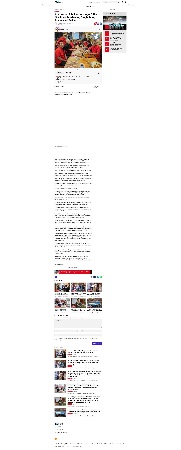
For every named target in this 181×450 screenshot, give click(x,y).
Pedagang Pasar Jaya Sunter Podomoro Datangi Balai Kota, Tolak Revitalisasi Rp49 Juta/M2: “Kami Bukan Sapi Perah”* (78, 295)
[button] (118, 2)
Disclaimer (87, 444)
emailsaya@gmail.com (62, 432)
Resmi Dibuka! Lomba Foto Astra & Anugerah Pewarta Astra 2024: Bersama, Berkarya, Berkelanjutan (117, 32)
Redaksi (72, 444)
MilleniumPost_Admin (62, 23)
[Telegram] (98, 277)
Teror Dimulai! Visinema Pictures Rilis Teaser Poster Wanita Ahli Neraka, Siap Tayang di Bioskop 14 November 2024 (117, 38)
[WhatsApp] (101, 277)
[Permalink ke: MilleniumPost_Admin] (56, 23)
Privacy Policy (64, 444)
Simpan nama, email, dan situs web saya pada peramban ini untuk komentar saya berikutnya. (76, 339)
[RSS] (56, 439)
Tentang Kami (108, 444)
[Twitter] (95, 277)
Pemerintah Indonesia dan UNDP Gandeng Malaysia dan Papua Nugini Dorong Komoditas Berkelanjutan (94, 311)
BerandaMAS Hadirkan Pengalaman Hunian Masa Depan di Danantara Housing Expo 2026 (62, 295)
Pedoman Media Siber (97, 444)
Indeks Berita (79, 444)
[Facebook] (92, 277)
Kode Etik (57, 444)
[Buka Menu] (125, 2)
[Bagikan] (101, 23)
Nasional (56, 11)
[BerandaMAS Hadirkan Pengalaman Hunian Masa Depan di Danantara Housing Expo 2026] (62, 287)
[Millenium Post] (59, 2)
